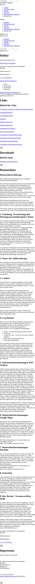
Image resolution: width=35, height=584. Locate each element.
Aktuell (6, 7)
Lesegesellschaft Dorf (6, 115)
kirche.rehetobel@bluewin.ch (8, 576)
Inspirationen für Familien (7, 128)
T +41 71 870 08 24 (6, 78)
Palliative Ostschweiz (6, 122)
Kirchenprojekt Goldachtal (11, 14)
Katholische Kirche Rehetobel (9, 141)
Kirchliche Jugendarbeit (7, 131)
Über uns (6, 13)
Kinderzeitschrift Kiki (6, 125)
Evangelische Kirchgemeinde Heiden (11, 144)
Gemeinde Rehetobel (6, 112)
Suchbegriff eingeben (6, 3)
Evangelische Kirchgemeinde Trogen (11, 135)
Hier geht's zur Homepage (7, 63)
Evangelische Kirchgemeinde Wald (10, 138)
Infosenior (3, 119)
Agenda (6, 11)
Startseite (6, 22)
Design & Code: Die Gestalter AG (10, 92)
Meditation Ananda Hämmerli (9, 161)
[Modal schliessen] (1, 148)
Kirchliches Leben (9, 9)
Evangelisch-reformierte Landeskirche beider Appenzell (16, 109)
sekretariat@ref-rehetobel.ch (8, 81)
